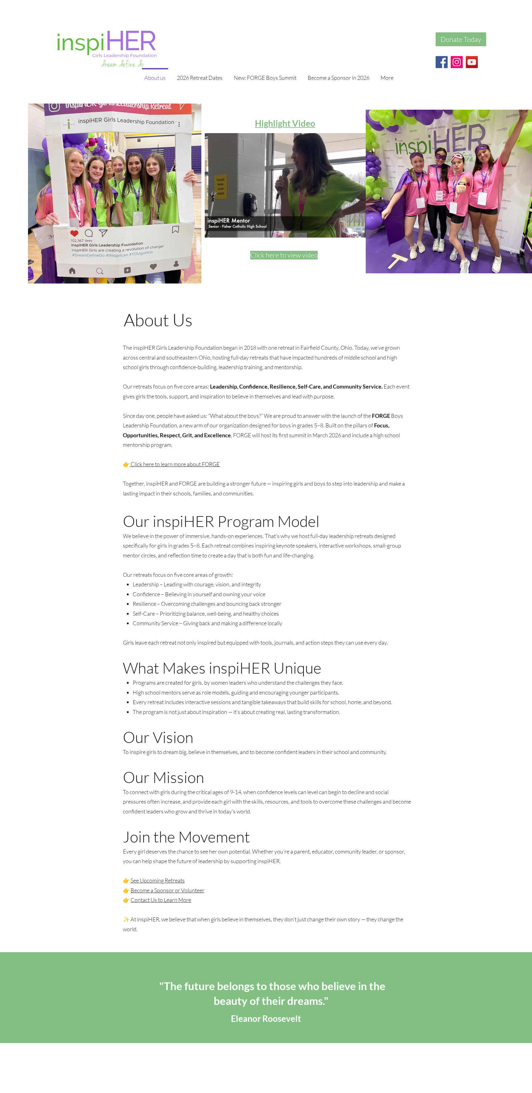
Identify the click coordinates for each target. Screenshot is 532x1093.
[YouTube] (472, 62)
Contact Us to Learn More (161, 899)
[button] (363, 231)
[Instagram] (457, 62)
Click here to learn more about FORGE (175, 464)
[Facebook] (442, 62)
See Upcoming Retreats (158, 880)
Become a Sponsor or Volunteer (167, 890)
